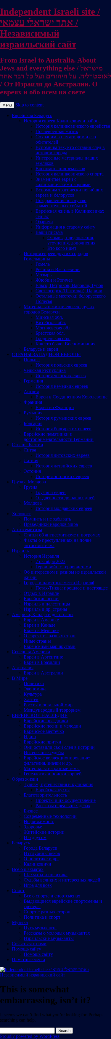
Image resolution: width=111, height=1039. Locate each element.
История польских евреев (61, 364)
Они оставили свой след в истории (59, 747)
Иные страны (37, 641)
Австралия (22, 667)
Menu (7, 105)
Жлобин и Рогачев (54, 280)
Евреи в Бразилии (42, 662)
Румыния (33, 412)
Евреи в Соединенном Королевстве (71, 396)
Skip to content (29, 104)
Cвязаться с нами (29, 943)
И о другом (35, 837)
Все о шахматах (28, 869)
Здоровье (33, 826)
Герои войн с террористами (63, 566)
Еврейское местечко (44, 731)
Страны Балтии (27, 444)
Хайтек (31, 699)
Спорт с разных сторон (47, 911)
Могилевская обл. (54, 327)
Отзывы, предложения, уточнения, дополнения (71, 240)
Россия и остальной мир (48, 704)
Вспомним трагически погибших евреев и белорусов (69, 192)
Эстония (32, 471)
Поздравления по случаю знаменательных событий (61, 203)
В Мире (20, 678)
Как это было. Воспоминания (65, 343)
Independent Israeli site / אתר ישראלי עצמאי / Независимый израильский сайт (50, 28)
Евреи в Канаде (39, 625)
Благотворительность (45, 794)
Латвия (31, 460)
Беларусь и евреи (41, 349)
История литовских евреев (63, 455)
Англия (31, 391)
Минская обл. (49, 317)
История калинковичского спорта (70, 173)
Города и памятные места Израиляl (59, 582)
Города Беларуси (40, 848)
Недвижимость (39, 821)
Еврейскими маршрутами (49, 646)
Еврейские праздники (46, 720)
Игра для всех (38, 885)
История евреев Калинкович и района (62, 120)
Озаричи (44, 221)
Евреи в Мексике (41, 630)
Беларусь (21, 842)
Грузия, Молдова (29, 481)
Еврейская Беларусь (32, 115)
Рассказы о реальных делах (63, 805)
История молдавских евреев (64, 508)
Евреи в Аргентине (43, 656)
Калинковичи (37, 863)
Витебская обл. (51, 322)
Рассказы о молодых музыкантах (57, 932)
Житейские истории (44, 832)
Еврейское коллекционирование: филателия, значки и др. (57, 760)
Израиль (20, 550)
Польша (32, 359)
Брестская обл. (50, 333)
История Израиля (41, 556)
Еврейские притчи (42, 741)
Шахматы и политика (45, 874)
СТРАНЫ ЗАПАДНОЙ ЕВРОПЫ (46, 354)
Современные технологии (50, 816)
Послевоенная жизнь (57, 131)
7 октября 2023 (50, 561)
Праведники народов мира (51, 524)
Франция (33, 402)
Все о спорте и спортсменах (52, 895)
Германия (33, 380)
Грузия (30, 487)
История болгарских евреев (63, 428)
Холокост (21, 513)
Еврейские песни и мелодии (52, 725)
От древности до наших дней (65, 497)
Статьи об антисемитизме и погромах (62, 534)
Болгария (33, 423)
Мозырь (44, 274)
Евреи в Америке (41, 619)
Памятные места (28, 959)
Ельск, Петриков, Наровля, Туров (69, 285)
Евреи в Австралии (43, 672)
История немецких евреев (62, 386)
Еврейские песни (41, 598)
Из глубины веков (42, 853)
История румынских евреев (63, 418)
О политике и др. (41, 858)
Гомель (43, 264)
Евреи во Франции (55, 407)
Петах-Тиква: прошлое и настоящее (72, 587)
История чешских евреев (61, 375)
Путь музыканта (40, 927)
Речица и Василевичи (58, 269)
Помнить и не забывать (47, 518)
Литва (30, 449)
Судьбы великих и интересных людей (62, 879)
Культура (33, 694)
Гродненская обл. (53, 338)
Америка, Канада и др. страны (42, 614)
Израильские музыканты (49, 938)
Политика (34, 683)
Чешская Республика (45, 370)
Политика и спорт (42, 917)
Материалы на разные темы (52, 768)
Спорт (18, 890)
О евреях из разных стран (49, 635)
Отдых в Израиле (41, 593)
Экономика (35, 688)
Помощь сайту (26, 948)
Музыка (20, 922)
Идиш (30, 736)
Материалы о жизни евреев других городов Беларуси (59, 309)
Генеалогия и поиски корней (53, 773)
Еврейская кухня (53, 789)
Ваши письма (49, 232)
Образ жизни (25, 779)
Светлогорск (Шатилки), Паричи (69, 290)
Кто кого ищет (61, 248)
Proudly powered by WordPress (29, 1036)
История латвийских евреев (64, 465)
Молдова (33, 502)
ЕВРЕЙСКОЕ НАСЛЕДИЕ (39, 715)
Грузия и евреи (51, 492)
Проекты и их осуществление (66, 800)
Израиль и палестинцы (47, 603)
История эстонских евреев (62, 476)
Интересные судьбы (44, 752)
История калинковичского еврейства (73, 126)
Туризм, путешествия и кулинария (58, 784)
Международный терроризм (52, 710)
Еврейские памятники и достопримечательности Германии (59, 436)
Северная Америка (31, 651)
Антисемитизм (27, 529)
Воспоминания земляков (60, 168)
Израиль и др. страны (45, 609)
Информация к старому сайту (65, 226)
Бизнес (31, 810)
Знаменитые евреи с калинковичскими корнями (63, 182)
